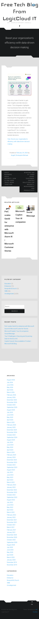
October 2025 (11, 405)
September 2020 (12, 542)
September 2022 (12, 497)
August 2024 (11, 440)
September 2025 (12, 407)
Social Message (9, 333)
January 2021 (11, 532)
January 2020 (11, 560)
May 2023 (10, 477)
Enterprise (7, 286)
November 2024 (12, 432)
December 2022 (12, 490)
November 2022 (12, 492)
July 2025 (10, 412)
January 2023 (11, 487)
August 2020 (11, 545)
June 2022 (10, 505)
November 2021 (12, 522)
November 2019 (12, 565)
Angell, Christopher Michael (19, 155)
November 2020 (12, 537)
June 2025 (10, 415)
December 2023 (12, 460)
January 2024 (11, 457)
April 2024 (10, 450)
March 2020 (10, 557)
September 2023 (12, 467)
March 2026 (10, 392)
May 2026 (10, 387)
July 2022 (10, 502)
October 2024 (11, 435)
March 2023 (10, 482)
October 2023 (11, 465)
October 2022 (11, 495)
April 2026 (10, 390)
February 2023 (11, 485)
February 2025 (11, 425)
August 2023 (11, 470)
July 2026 (10, 382)
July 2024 (10, 442)
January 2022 (11, 517)
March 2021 (10, 527)
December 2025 (12, 400)
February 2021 (11, 530)
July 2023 (10, 472)
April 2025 (10, 420)
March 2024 (10, 452)
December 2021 (12, 520)
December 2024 (12, 430)
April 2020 (10, 555)
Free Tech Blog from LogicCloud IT (19, 11)
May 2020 (10, 552)
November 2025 (12, 402)
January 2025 (11, 427)
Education (7, 283)
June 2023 (10, 475)
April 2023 (10, 480)
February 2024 (11, 455)
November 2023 (12, 462)
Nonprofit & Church (10, 288)
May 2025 (10, 417)
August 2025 (11, 410)
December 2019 (12, 562)
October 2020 (11, 540)
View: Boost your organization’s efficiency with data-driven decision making (19, 141)
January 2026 (11, 397)
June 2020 (10, 550)
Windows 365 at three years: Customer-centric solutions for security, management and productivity (28, 181)
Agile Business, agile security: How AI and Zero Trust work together (10, 178)
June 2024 (10, 445)
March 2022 (10, 512)
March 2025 (10, 422)
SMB (6, 291)
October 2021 (11, 525)
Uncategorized (9, 293)
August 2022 (11, 500)
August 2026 (11, 380)
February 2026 (11, 395)
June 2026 (10, 385)
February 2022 (11, 515)
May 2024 (10, 447)
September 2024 (12, 437)
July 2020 (10, 547)
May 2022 (10, 507)
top (32, 604)
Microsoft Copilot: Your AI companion (16, 331)
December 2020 (12, 535)
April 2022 (10, 510)
